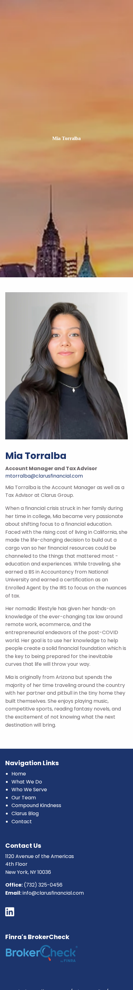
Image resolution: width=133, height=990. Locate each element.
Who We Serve (29, 789)
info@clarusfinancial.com (53, 893)
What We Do (26, 781)
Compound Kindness (36, 805)
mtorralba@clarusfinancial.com (44, 475)
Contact (21, 821)
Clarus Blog (25, 813)
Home (18, 773)
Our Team (23, 797)
